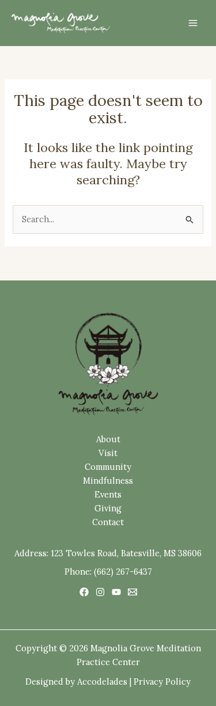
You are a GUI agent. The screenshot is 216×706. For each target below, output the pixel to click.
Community (108, 466)
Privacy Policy (162, 681)
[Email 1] (132, 592)
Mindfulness (108, 480)
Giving (108, 508)
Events (108, 494)
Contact (108, 522)
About (108, 439)
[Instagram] (100, 592)
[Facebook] (84, 592)
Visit (108, 452)
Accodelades (102, 681)
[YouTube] (116, 592)
